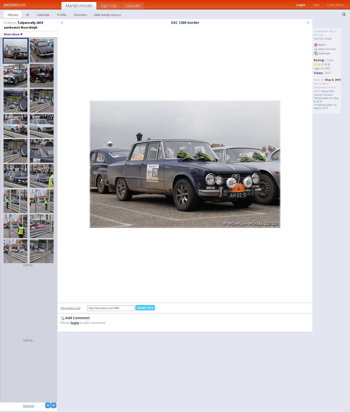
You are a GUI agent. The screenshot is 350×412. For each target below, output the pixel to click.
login (75, 323)
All (27, 15)
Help (316, 5)
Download (324, 53)
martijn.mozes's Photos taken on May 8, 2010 (326, 98)
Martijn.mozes (78, 5)
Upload (132, 5)
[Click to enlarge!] (185, 164)
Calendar (43, 15)
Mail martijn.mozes (107, 15)
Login (300, 5)
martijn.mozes (322, 38)
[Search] (344, 14)
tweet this (145, 308)
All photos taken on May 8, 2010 (325, 106)
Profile (61, 15)
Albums (13, 15)
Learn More (335, 5)
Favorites (80, 15)
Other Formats (327, 49)
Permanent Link (70, 308)
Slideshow (28, 405)
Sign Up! (109, 5)
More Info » (328, 91)
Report (322, 44)
